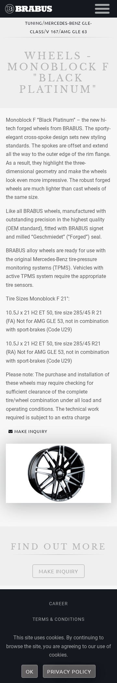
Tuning (33, 23)
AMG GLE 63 (74, 31)
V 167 (52, 31)
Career (58, 603)
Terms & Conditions (58, 619)
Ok (29, 671)
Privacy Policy (69, 671)
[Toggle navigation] (102, 9)
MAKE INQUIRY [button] (30, 431)
